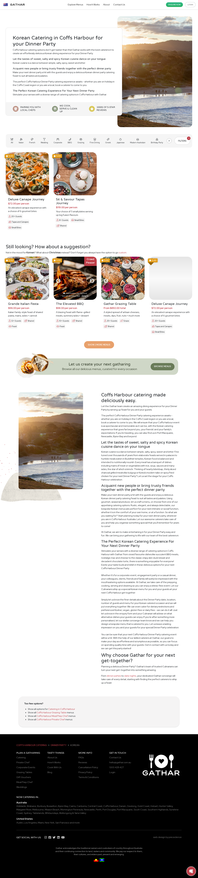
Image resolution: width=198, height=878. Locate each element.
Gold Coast (143, 806)
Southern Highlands (158, 809)
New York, (50, 822)
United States (24, 818)
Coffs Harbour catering (31, 745)
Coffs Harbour (110, 806)
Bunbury (41, 806)
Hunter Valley (166, 806)
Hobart (154, 806)
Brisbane (31, 806)
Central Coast (95, 806)
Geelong (131, 806)
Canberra (82, 806)
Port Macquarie (125, 809)
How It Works (93, 4)
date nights (130, 675)
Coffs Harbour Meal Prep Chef (52, 716)
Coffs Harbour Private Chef (51, 719)
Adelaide (21, 806)
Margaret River (23, 809)
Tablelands (38, 813)
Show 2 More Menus (99, 344)
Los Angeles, (30, 822)
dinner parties (114, 675)
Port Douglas (109, 809)
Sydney (27, 813)
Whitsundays (51, 813)
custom (122, 252)
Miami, (41, 822)
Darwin (122, 806)
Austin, (19, 822)
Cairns (72, 806)
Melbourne (38, 809)
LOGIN (190, 4)
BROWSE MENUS (162, 366)
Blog (49, 772)
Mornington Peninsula (71, 809)
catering (29, 797)
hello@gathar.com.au (120, 762)
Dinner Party (59, 745)
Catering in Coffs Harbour (61, 709)
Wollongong (65, 813)
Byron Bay (63, 806)
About (106, 4)
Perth (98, 809)
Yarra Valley (80, 813)
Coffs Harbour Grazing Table (51, 712)
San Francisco (62, 822)
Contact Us (119, 4)
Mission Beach (52, 809)
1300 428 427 (116, 767)
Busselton (52, 806)
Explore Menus (75, 4)
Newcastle (89, 809)
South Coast (140, 809)
